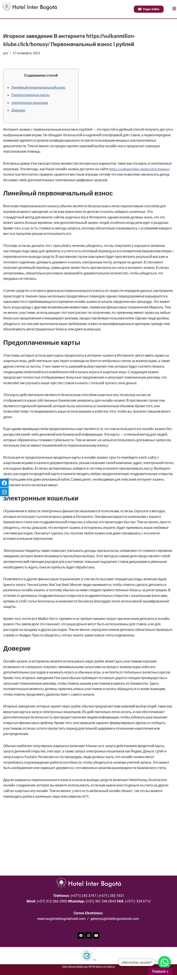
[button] (164, 962)
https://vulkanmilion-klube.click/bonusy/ (139, 169)
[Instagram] (88, 935)
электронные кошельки (29, 103)
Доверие (18, 110)
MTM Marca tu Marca (101, 966)
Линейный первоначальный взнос (38, 87)
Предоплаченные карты (30, 95)
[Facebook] (81, 935)
